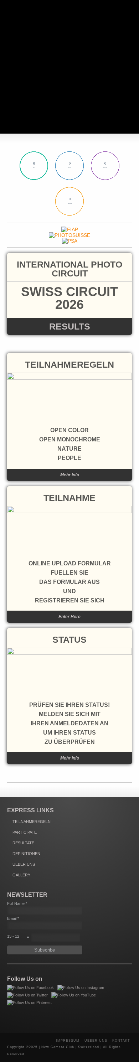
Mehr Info (69, 475)
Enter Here (69, 617)
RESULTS (69, 326)
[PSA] (69, 241)
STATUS (69, 639)
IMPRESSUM (67, 1040)
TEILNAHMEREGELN (69, 364)
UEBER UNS (23, 864)
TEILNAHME (69, 498)
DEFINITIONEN (26, 853)
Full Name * (17, 903)
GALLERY (21, 875)
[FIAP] (69, 229)
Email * (13, 918)
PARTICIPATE (24, 832)
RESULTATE (23, 843)
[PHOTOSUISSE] (69, 235)
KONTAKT (121, 1040)
